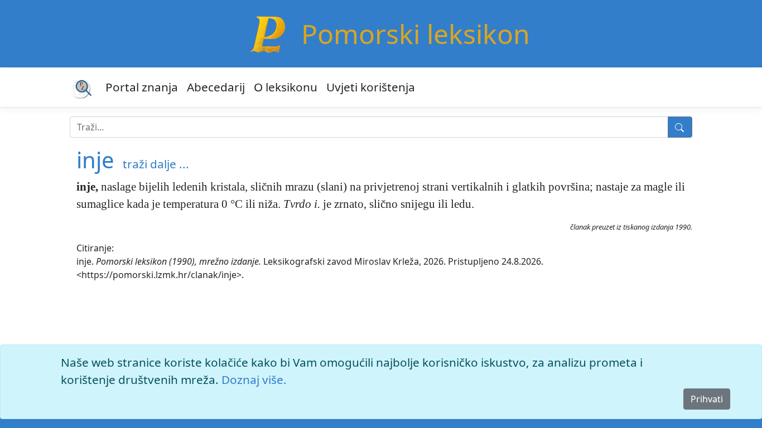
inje (95, 159)
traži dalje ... (156, 164)
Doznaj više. (254, 379)
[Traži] (680, 127)
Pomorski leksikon (415, 34)
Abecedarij (216, 87)
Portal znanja (141, 87)
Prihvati (707, 399)
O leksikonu (285, 87)
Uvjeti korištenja (370, 87)
